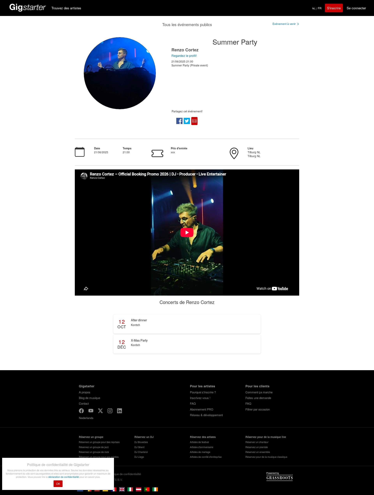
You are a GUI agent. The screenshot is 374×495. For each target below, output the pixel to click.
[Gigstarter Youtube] (91, 411)
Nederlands (86, 418)
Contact (84, 403)
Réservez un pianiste (256, 447)
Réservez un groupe (91, 437)
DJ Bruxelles (141, 442)
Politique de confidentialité (124, 474)
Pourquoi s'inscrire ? (203, 392)
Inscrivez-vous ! (200, 398)
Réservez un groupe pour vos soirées (99, 456)
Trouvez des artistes (66, 7)
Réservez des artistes (203, 437)
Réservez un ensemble (257, 452)
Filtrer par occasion (257, 409)
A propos (84, 392)
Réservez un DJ (143, 437)
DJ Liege (139, 456)
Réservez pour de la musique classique (266, 456)
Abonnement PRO (201, 409)
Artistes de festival (199, 442)
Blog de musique (89, 398)
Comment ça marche (259, 392)
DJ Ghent (139, 447)
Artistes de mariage (200, 452)
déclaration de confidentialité (63, 476)
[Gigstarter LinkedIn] (119, 411)
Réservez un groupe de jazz (94, 447)
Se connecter (356, 7)
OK (58, 484)
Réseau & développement (206, 415)
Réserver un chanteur (256, 442)
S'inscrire (334, 7)
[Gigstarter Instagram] (110, 411)
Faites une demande (258, 398)
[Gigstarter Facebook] (82, 411)
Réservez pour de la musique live (265, 437)
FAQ (193, 403)
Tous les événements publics (187, 24)
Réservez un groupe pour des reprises (99, 442)
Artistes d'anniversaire (201, 447)
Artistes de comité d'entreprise (206, 456)
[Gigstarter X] (101, 411)
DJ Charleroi (141, 452)
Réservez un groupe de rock (94, 452)
